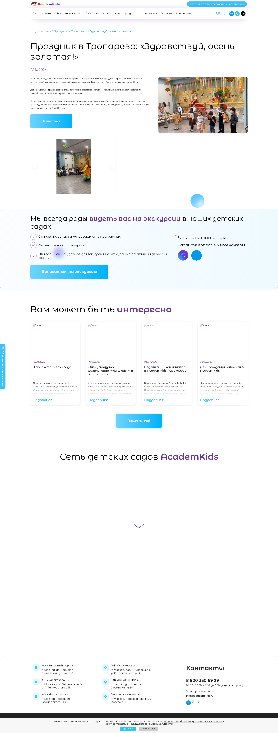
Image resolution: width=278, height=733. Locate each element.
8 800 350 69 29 (202, 680)
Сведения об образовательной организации (217, 4)
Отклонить (148, 728)
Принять (128, 728)
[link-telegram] (196, 255)
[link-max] (183, 255)
